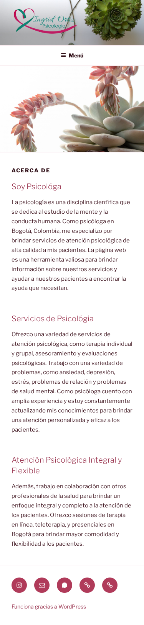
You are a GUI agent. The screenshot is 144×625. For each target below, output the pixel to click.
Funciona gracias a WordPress (49, 606)
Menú (76, 55)
